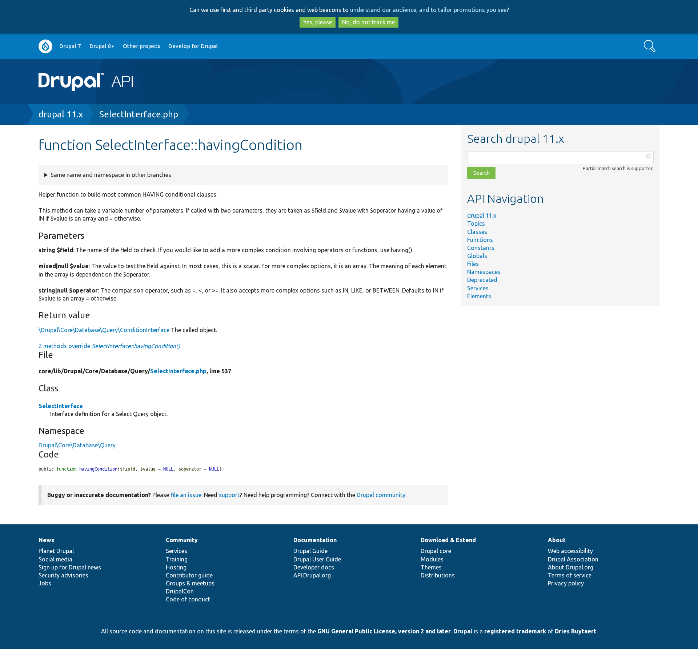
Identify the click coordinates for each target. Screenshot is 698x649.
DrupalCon (180, 591)
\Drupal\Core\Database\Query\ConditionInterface (104, 330)
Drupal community (381, 495)
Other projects (141, 46)
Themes (431, 567)
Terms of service (569, 575)
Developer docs (313, 567)
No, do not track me (368, 22)
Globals (477, 256)
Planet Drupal (56, 551)
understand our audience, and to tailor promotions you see (428, 10)
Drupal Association (573, 559)
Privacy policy (566, 583)
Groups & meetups (190, 583)
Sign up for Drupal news (70, 567)
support (229, 495)
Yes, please (317, 22)
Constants (480, 248)
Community (182, 540)
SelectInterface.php (138, 114)
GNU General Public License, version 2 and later (384, 631)
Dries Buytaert (575, 631)
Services (478, 288)
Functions (480, 240)
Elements (479, 296)
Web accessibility (570, 551)
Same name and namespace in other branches (111, 175)
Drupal (462, 631)
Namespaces (484, 272)
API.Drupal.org (312, 575)
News (46, 540)
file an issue (186, 495)
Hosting (176, 567)
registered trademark (515, 631)
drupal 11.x (61, 114)
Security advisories (63, 575)
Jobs (45, 583)
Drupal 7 (70, 46)
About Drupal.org (570, 567)
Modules (432, 559)
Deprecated (482, 280)
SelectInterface (61, 406)
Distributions (438, 575)
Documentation (315, 540)
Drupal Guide (310, 551)
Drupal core (436, 551)
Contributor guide (189, 575)
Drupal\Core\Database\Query (77, 445)
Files (473, 264)
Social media (55, 559)
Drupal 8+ (102, 46)
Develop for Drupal (193, 46)
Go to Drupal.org (45, 46)
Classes (477, 232)
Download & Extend (448, 540)
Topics (476, 223)
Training (177, 559)
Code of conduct (188, 599)
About (557, 540)
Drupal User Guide (317, 559)
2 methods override (109, 346)
